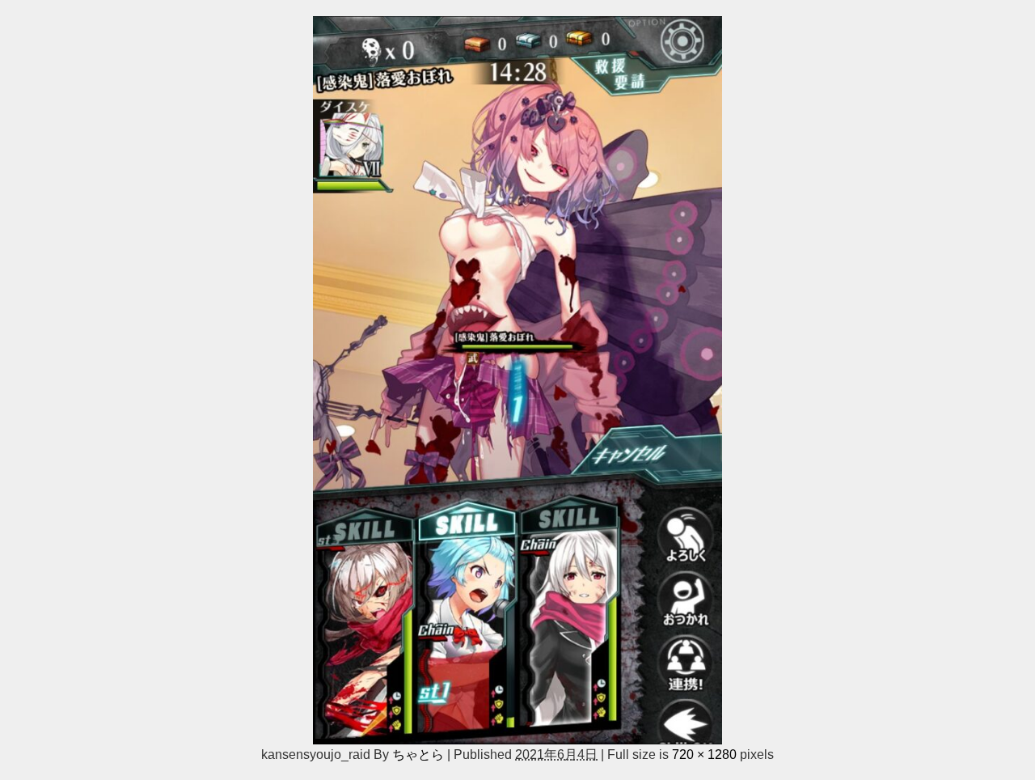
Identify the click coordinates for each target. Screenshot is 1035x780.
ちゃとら (418, 754)
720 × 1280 (704, 754)
